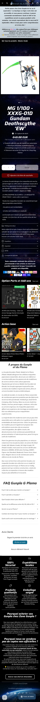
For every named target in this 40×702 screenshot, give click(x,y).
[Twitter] (22, 693)
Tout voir (35, 281)
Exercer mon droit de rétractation (20, 677)
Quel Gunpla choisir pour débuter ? (13, 499)
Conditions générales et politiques (20, 688)
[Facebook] (7, 693)
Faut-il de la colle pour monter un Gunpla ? (16, 490)
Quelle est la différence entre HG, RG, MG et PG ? (18, 504)
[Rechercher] (7, 3)
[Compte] (32, 3)
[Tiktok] (19, 693)
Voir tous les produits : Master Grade (15, 41)
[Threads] (26, 693)
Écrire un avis (20, 542)
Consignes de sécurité (11, 256)
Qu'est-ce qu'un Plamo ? (10, 509)
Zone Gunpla (22, 683)
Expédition (8, 241)
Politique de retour (10, 226)
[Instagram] (11, 693)
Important (7, 246)
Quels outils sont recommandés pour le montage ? (19, 518)
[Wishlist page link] (28, 3)
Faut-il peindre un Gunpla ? (11, 495)
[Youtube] (15, 693)
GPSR (6, 251)
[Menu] (2, 3)
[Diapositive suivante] (36, 301)
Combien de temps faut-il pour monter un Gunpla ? (19, 514)
